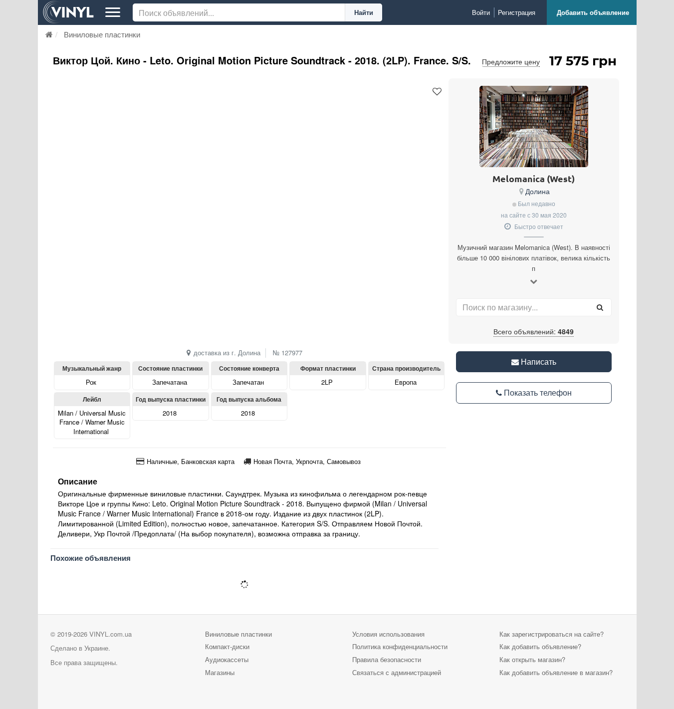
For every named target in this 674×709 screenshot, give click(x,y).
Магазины (219, 672)
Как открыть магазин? (532, 659)
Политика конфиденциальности (400, 646)
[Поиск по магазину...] (600, 307)
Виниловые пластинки (238, 634)
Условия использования (388, 634)
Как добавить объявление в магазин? (556, 672)
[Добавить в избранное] (437, 92)
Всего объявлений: (533, 331)
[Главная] (49, 34)
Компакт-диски (227, 646)
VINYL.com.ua (110, 634)
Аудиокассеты (226, 659)
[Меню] (112, 12)
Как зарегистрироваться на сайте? (551, 634)
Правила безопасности (386, 659)
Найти (363, 12)
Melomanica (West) (533, 178)
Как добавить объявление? (540, 646)
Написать (537, 361)
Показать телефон (537, 392)
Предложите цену (511, 61)
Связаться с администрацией (396, 672)
